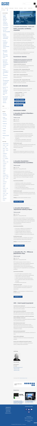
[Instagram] (29, 412)
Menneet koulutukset (5, 114)
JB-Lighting (6, 158)
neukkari (4, 173)
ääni (3, 196)
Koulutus (4, 161)
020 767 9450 (8, 411)
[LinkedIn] (29, 409)
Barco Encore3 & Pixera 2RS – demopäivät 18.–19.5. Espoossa (5, 99)
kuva (7, 161)
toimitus (4, 188)
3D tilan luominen (5, 143)
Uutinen (4, 133)
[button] (14, 398)
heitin (4, 151)
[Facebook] (26, 409)
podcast (4, 176)
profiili (7, 176)
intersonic (4, 155)
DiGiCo (4, 150)
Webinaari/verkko (5, 135)
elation (7, 150)
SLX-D (4, 180)
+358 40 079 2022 (16, 370)
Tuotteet (4, 128)
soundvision (5, 181)
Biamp (4, 148)
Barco (5, 146)
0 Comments (20, 403)
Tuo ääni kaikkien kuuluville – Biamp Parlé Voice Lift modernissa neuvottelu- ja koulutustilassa (19, 402)
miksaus (4, 170)
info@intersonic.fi (8, 413)
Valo (7, 188)
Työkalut (4, 130)
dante (7, 148)
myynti (4, 171)
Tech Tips (4, 125)
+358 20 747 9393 (16, 368)
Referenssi (4, 121)
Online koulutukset (5, 118)
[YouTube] (31, 409)
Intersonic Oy (5, 156)
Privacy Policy (29, 416)
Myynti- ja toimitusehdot (29, 417)
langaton (4, 165)
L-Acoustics (4, 163)
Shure (7, 178)
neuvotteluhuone (5, 175)
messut (4, 166)
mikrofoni (4, 168)
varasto (4, 193)
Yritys (4, 137)
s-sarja (4, 178)
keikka (4, 160)
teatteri (4, 186)
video (7, 193)
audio (7, 145)
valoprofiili (4, 191)
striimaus (4, 183)
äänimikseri (4, 198)
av (3, 146)
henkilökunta (5, 153)
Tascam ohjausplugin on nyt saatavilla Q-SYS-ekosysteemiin (5, 72)
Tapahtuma (5, 123)
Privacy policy (24, 424)
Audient (4, 145)
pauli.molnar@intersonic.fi (18, 367)
